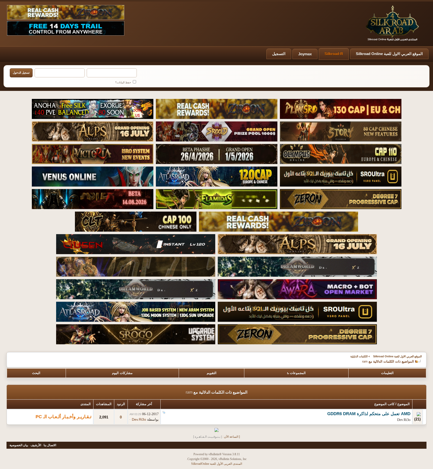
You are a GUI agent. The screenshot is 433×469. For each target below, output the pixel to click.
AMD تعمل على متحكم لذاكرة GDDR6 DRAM (368, 413)
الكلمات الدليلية (359, 356)
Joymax (305, 54)
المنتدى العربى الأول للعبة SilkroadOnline (216, 463)
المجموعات (298, 373)
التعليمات (387, 373)
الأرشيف (36, 445)
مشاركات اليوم (122, 373)
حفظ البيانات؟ (123, 82)
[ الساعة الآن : (231, 436)
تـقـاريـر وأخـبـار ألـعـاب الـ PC (63, 416)
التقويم (211, 373)
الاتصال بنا (50, 445)
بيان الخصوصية (19, 445)
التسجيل (278, 54)
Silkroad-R (333, 54)
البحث (36, 373)
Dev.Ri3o (403, 420)
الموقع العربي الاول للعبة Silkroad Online (389, 54)
